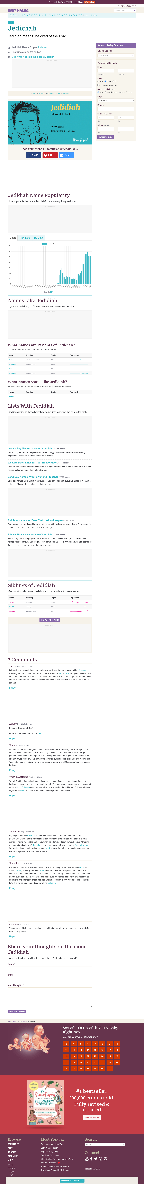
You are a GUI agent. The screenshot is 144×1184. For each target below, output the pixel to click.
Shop (10, 1159)
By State (39, 237)
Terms (10, 1175)
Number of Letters (104, 114)
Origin (99, 96)
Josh (81, 867)
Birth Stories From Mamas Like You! (57, 1158)
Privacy (11, 1171)
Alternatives (50, 93)
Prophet (78, 844)
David (22, 790)
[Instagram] (100, 1159)
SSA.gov (53, 292)
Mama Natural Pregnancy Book (55, 1166)
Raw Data (25, 237)
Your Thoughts (16, 985)
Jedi (67, 673)
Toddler (12, 1152)
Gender (100, 78)
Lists (86, 15)
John (41, 870)
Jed (60, 673)
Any (101, 81)
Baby (10, 1148)
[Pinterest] (105, 1159)
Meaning (100, 105)
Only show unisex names (108, 85)
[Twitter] (95, 1159)
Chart (13, 237)
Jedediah (37, 844)
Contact (11, 1168)
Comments (66, 93)
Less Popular (127, 92)
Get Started (14, 15)
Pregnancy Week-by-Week (53, 1144)
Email (10, 974)
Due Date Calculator (50, 1155)
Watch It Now (89, 2)
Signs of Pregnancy (49, 1151)
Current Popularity (106, 89)
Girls (116, 81)
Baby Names (18, 10)
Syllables (103, 125)
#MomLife (13, 1156)
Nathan (85, 844)
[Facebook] (91, 1159)
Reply (12, 687)
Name (11, 964)
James (18, 870)
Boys (109, 81)
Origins (94, 15)
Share (33, 93)
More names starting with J (71, 1181)
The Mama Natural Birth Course (55, 1169)
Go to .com (126, 6)
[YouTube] (87, 1159)
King (19, 787)
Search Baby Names (105, 137)
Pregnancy (13, 1144)
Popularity (41, 93)
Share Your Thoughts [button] (51, 620)
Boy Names (23, 1021)
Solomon (83, 670)
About (10, 1165)
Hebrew (42, 47)
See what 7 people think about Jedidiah (33, 56)
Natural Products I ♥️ (50, 1162)
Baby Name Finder (49, 1147)
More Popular (112, 92)
